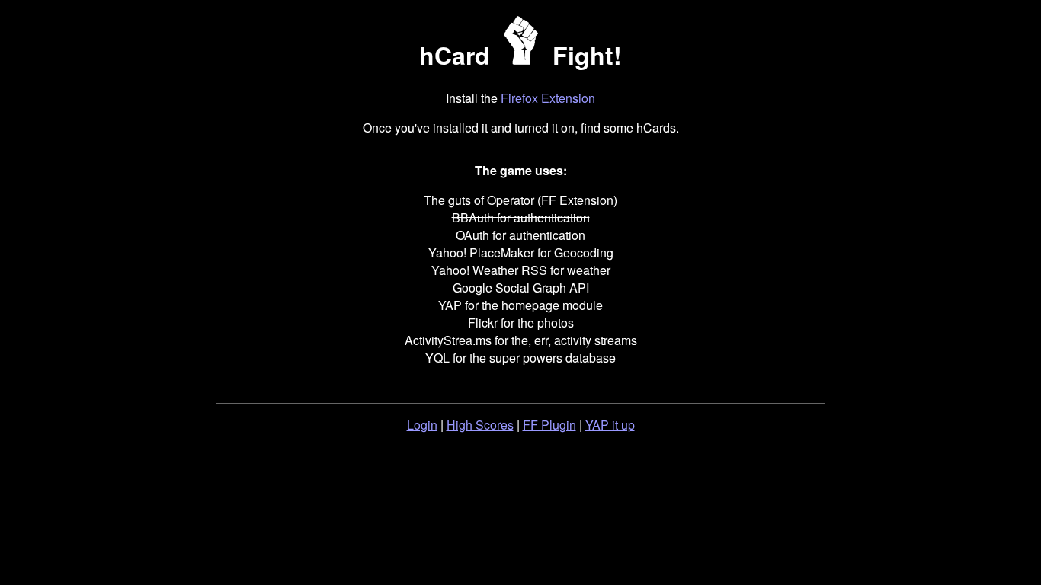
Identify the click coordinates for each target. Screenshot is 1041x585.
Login (422, 424)
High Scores (480, 424)
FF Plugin (549, 424)
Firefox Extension (548, 98)
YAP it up (610, 424)
